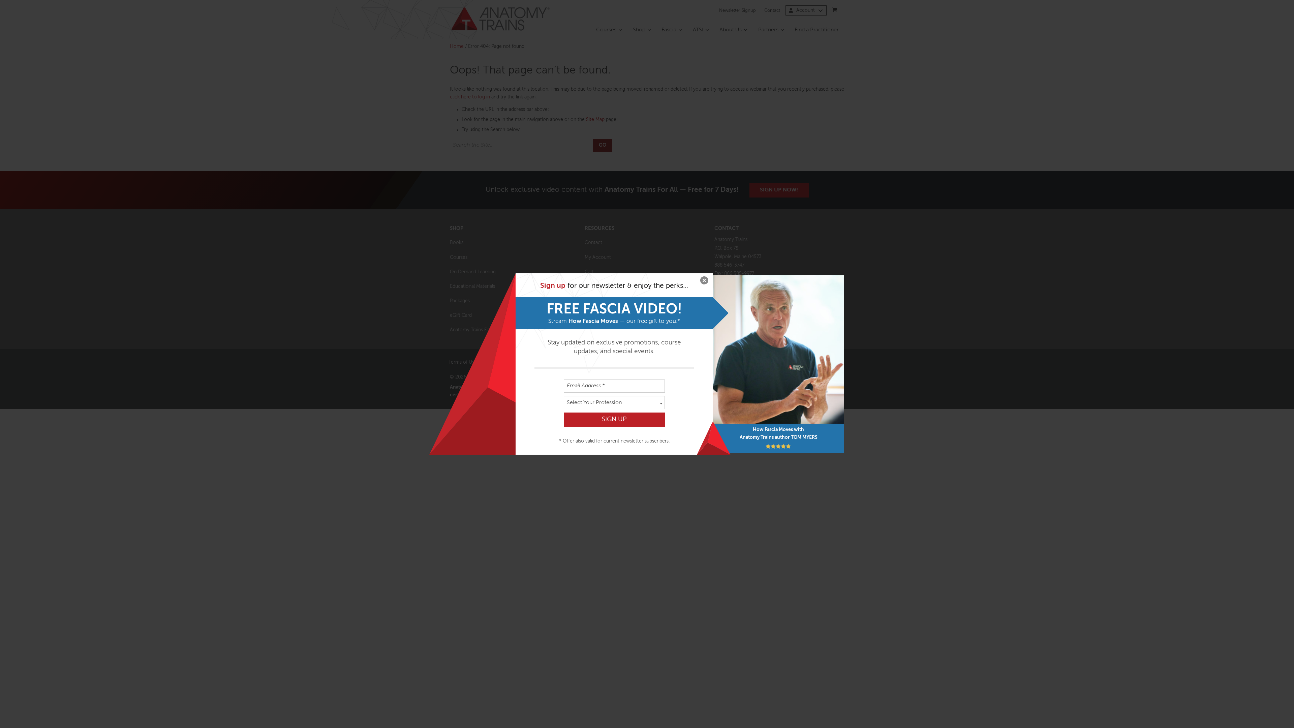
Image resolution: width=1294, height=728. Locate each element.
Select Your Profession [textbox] (594, 402)
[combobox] (614, 402)
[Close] (704, 282)
